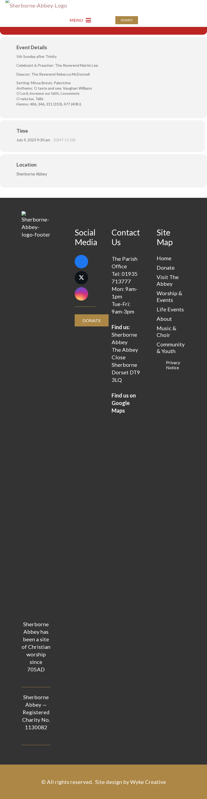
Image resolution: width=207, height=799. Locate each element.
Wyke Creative (148, 782)
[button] (80, 20)
